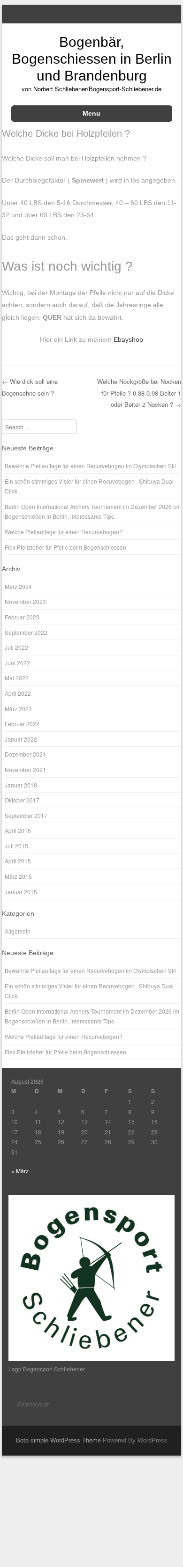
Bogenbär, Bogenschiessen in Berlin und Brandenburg (92, 58)
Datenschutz (33, 1404)
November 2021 (25, 769)
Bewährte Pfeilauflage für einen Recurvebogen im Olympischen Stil (90, 466)
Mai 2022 (17, 678)
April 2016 (18, 830)
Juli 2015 (16, 846)
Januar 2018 (21, 785)
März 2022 (18, 709)
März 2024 (18, 586)
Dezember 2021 (25, 754)
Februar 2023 (22, 617)
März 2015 (18, 876)
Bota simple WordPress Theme (58, 1440)
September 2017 (26, 815)
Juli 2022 (16, 647)
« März (20, 1171)
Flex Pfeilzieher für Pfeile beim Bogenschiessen (65, 547)
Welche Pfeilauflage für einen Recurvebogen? (63, 532)
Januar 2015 (21, 892)
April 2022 (18, 693)
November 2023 (25, 601)
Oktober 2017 (22, 800)
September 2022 (26, 632)
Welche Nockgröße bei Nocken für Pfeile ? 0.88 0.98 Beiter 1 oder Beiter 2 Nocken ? (139, 393)
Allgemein (17, 931)
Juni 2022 (17, 663)
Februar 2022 (22, 724)
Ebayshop (128, 339)
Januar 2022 (21, 739)
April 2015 (18, 861)
